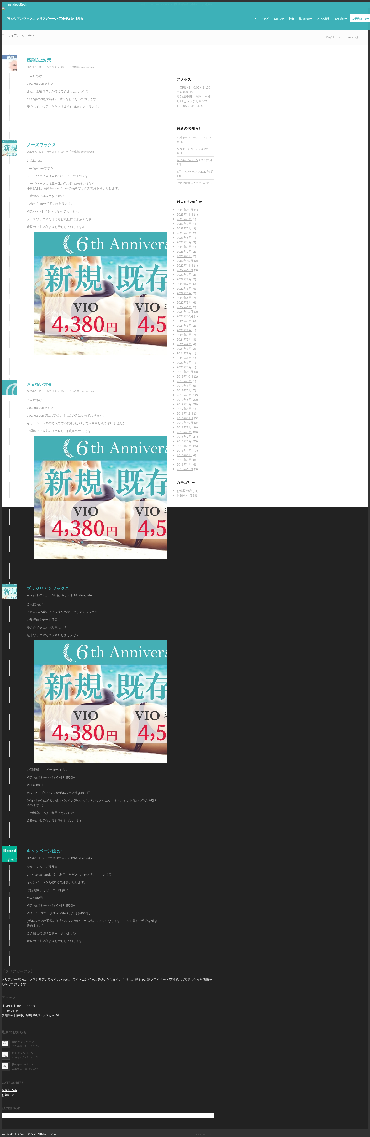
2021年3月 (184, 348)
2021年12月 (185, 311)
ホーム (339, 37)
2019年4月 (184, 404)
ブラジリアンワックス (48, 588)
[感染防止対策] (9, 63)
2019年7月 (184, 390)
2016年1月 (184, 464)
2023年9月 (184, 219)
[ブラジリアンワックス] (9, 591)
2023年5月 (184, 237)
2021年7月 (184, 330)
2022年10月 (185, 270)
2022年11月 (185, 265)
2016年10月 (185, 422)
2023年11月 (185, 214)
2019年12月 (185, 371)
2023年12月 (185, 209)
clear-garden (87, 67)
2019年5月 (184, 399)
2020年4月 (184, 358)
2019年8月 (184, 385)
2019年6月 (184, 395)
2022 (348, 37)
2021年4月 (184, 344)
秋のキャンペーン (187, 160)
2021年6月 (184, 334)
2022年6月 (184, 288)
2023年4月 (184, 242)
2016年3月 (184, 455)
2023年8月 (184, 223)
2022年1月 (184, 307)
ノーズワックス (41, 145)
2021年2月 (184, 353)
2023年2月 (184, 251)
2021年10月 (185, 316)
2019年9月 (184, 381)
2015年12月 (185, 469)
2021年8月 (184, 325)
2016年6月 (184, 441)
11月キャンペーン (187, 149)
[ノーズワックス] (9, 148)
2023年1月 (184, 256)
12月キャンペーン (187, 137)
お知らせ (63, 67)
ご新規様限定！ (186, 183)
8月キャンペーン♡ (188, 171)
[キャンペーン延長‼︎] (9, 854)
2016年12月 (185, 413)
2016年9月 (184, 427)
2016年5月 (184, 446)
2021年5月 (184, 339)
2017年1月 (184, 409)
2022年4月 (184, 297)
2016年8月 (184, 432)
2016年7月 (184, 436)
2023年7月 (184, 228)
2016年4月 (184, 450)
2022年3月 (184, 302)
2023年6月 (184, 233)
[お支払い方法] (9, 387)
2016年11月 (185, 418)
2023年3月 (184, 247)
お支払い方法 (39, 384)
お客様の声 (184, 490)
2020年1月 (184, 367)
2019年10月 (185, 376)
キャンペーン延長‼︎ (45, 851)
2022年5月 (184, 293)
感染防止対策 (39, 60)
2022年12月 (185, 260)
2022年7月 (184, 284)
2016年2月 (184, 459)
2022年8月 (184, 279)
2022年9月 (184, 274)
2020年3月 (184, 362)
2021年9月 (184, 321)
